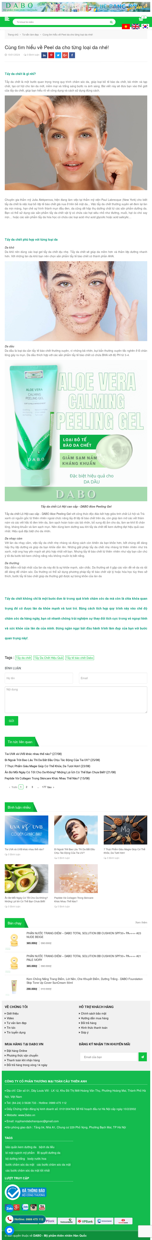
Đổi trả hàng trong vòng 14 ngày (27, 1065)
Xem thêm (141, 922)
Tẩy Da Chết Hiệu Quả (48, 658)
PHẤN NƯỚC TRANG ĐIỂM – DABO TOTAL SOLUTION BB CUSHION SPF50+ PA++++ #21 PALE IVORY (84, 958)
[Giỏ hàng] (141, 19)
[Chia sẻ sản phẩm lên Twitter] (58, 55)
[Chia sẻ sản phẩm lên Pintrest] (51, 55)
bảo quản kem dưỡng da (21, 1147)
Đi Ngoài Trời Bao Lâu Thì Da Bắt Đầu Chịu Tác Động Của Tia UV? (47, 760)
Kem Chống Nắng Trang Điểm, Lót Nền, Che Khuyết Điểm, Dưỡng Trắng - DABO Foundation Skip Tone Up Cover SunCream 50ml (85, 981)
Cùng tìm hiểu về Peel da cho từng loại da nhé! (57, 46)
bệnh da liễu (46, 1147)
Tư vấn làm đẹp (17, 1023)
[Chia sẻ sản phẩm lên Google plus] (65, 55)
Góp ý (84, 1032)
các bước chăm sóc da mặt (54, 1164)
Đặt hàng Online (17, 1051)
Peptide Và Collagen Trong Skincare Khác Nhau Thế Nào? (42, 778)
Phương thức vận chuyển (22, 1055)
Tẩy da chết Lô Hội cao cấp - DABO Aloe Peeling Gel (76, 506)
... (38, 786)
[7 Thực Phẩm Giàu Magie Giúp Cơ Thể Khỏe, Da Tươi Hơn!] (125, 829)
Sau (49, 787)
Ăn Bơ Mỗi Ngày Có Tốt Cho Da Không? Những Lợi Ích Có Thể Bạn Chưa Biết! (55, 772)
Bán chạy (15, 922)
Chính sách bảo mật (93, 1013)
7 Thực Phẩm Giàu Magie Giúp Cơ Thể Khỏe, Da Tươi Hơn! (42, 766)
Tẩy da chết (23, 658)
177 (44, 786)
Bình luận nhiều (19, 807)
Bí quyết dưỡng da (48, 1153)
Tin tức (11, 1028)
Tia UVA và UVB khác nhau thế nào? (28, 754)
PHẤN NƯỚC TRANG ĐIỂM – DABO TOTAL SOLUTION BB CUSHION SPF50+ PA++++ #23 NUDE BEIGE (84, 935)
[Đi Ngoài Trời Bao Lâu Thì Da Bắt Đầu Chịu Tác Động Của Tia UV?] (76, 829)
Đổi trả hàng (88, 1023)
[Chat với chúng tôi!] (9, 1230)
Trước (14, 787)
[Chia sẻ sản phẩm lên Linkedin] (44, 55)
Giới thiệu (13, 1013)
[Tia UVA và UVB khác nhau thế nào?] (26, 829)
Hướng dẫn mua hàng (94, 1018)
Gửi (11, 721)
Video (10, 1018)
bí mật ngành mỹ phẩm (20, 1153)
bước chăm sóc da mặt (20, 1164)
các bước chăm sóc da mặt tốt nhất (28, 1170)
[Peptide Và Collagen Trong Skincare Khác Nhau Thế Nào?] (76, 878)
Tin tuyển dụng (16, 1032)
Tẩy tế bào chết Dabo (79, 658)
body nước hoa (37, 1159)
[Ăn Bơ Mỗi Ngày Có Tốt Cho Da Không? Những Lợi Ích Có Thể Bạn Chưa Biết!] (26, 878)
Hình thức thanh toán (94, 1028)
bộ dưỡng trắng (15, 1159)
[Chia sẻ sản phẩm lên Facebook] (72, 55)
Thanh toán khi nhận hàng (23, 1060)
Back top (132, 990)
